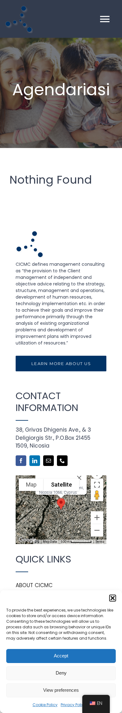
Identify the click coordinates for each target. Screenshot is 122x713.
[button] (112, 598)
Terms (99, 541)
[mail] (48, 460)
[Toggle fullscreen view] (97, 484)
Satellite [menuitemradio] (61, 484)
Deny (61, 673)
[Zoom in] (97, 517)
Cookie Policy (45, 704)
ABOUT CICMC (34, 585)
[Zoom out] (97, 530)
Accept (61, 655)
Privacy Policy (73, 704)
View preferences (61, 690)
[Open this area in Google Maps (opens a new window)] (27, 540)
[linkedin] (34, 460)
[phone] (62, 460)
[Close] (79, 477)
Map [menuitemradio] (31, 484)
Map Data (50, 541)
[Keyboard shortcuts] (37, 542)
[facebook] (21, 460)
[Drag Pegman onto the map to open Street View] (97, 495)
